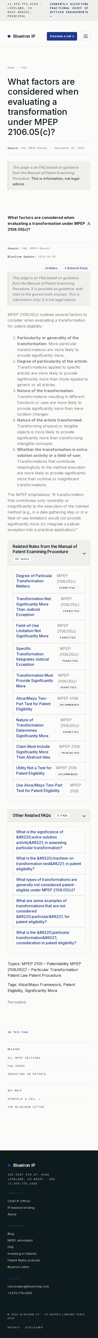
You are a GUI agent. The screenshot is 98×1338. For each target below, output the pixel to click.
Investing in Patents (27, 1074)
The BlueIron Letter (26, 1107)
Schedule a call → (62, 36)
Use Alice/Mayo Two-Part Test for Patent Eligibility (39, 788)
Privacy (14, 1327)
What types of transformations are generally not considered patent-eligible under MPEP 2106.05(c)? (46, 885)
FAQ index (16, 1066)
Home (11, 67)
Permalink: (17, 1002)
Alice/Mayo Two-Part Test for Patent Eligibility (33, 703)
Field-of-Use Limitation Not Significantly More (32, 631)
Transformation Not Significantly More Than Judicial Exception (33, 606)
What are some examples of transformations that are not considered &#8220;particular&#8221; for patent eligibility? (43, 911)
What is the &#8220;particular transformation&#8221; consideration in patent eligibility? (46, 937)
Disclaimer (34, 1327)
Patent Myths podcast (24, 1260)
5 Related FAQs (76, 268)
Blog (11, 1234)
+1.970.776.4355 (20, 1293)
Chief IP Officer (19, 1201)
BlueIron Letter (18, 1267)
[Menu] (85, 36)
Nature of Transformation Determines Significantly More (32, 728)
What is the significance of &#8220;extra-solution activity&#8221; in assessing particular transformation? (41, 839)
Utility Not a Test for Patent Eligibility (34, 770)
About (12, 1214)
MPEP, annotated (20, 1240)
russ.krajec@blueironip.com (28, 1286)
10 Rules (51, 268)
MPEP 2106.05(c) (23, 314)
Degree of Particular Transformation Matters (34, 581)
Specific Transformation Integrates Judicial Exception (32, 656)
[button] (49, 223)
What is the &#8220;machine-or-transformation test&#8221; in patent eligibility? (48, 863)
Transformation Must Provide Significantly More (34, 680)
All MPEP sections (24, 1058)
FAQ (23, 67)
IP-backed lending (21, 1207)
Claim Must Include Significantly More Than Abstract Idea (33, 751)
